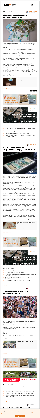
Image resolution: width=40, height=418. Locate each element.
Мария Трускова (32, 144)
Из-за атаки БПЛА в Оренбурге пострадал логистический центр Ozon (20, 391)
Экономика (5, 88)
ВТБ (7, 176)
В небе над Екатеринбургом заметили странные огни (16, 131)
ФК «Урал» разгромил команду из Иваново (14, 272)
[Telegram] (33, 90)
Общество (10, 88)
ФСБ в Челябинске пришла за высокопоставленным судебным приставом (18, 278)
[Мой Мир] (34, 90)
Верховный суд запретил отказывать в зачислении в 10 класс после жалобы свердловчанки (19, 396)
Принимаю (20, 416)
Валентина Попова (33, 11)
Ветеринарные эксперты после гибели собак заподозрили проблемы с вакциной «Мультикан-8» (20, 275)
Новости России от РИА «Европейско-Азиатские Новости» (7, 5)
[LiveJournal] (36, 90)
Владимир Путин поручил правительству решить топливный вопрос (20, 128)
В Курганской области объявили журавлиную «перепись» (17, 133)
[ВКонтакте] (30, 90)
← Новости (5, 9)
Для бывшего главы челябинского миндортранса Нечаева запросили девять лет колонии (20, 136)
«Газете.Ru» (11, 46)
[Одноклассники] (31, 90)
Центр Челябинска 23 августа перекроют (14, 270)
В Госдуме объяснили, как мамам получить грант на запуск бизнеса (19, 393)
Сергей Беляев (32, 404)
